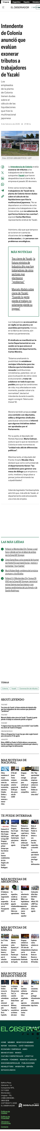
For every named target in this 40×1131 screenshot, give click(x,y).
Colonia (5, 688)
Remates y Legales (28, 1060)
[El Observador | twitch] (38, 1038)
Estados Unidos (8, 1070)
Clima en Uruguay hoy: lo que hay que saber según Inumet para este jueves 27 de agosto (19, 735)
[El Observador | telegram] (38, 1034)
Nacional (12, 1046)
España (29, 1067)
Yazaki (21, 175)
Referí (4, 1046)
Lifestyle (29, 1056)
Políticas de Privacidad (5, 1117)
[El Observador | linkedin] (28, 1034)
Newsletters (7, 1067)
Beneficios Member (25, 1042)
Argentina (16, 2)
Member (11, 1042)
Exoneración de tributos (29, 688)
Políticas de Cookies (5, 1112)
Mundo (18, 1053)
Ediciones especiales (10, 1063)
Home (3, 1042)
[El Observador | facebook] (29, 1030)
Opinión (4, 1060)
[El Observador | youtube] (38, 1030)
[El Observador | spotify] (33, 1034)
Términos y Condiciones (6, 1122)
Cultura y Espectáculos (12, 1056)
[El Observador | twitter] (25, 1030)
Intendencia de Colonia (21, 167)
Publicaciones (28, 1063)
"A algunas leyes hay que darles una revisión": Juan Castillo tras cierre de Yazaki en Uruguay (19, 727)
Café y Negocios (26, 1046)
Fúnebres (14, 1060)
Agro (24, 1049)
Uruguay (6, 2)
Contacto (4, 1127)
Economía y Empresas (11, 1049)
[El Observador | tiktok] (23, 1034)
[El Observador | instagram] (34, 1030)
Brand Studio (7, 1053)
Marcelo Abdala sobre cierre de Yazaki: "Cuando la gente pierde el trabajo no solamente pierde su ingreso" (19, 718)
